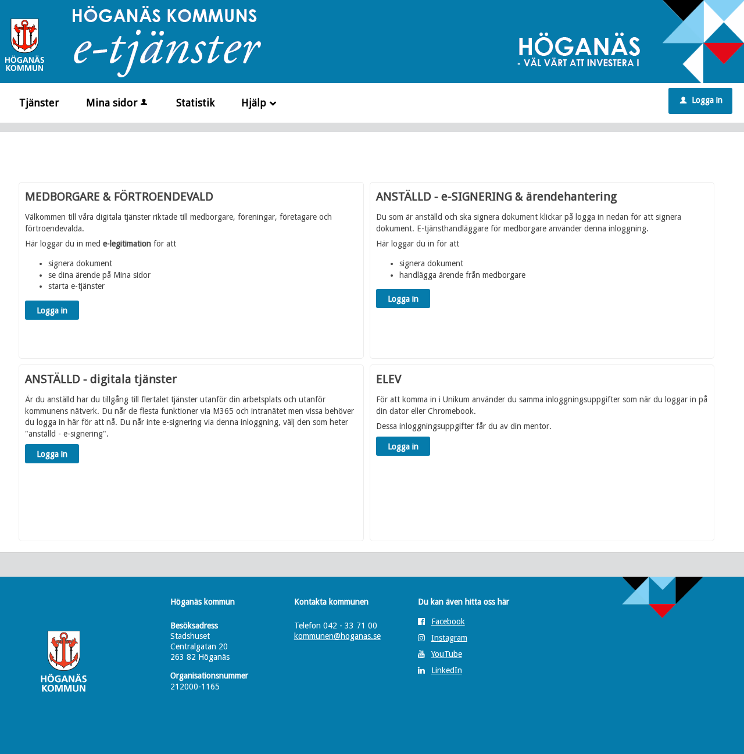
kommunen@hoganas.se (337, 636)
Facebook (448, 621)
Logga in (701, 100)
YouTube (446, 654)
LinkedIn (446, 670)
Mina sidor (112, 103)
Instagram (449, 637)
